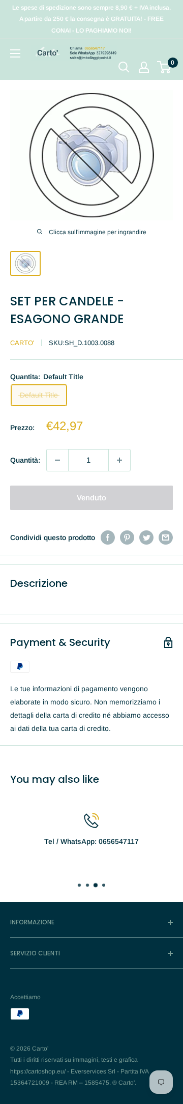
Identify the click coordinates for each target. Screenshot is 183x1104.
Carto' (22, 343)
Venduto (91, 497)
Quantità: (25, 460)
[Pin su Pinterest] (127, 537)
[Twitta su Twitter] (146, 537)
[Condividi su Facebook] (108, 537)
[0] (164, 67)
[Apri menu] (15, 53)
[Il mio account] (144, 67)
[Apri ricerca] (124, 67)
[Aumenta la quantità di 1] (119, 460)
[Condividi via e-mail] (166, 537)
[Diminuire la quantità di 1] (57, 460)
